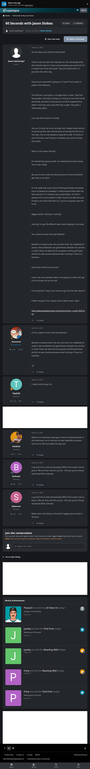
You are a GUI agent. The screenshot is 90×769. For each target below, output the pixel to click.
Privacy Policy (8, 755)
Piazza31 (28, 607)
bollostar (16, 476)
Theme (76, 755)
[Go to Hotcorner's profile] (16, 332)
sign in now (57, 536)
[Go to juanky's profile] (13, 635)
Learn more (4, 4)
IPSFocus (84, 755)
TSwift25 (16, 393)
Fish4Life (16, 446)
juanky (27, 628)
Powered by (38, 759)
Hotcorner (16, 342)
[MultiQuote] (33, 320)
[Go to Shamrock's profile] (16, 497)
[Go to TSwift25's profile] (16, 384)
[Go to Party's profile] (13, 677)
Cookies (29, 755)
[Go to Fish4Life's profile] (16, 437)
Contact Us (20, 755)
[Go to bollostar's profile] (16, 467)
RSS (38, 755)
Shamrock (16, 506)
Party (26, 670)
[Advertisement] (45, 417)
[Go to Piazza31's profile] (13, 614)
